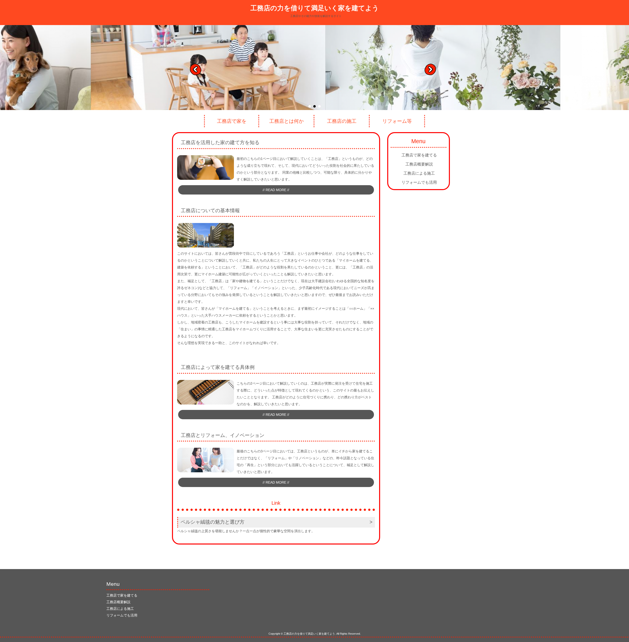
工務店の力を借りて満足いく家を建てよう (314, 8)
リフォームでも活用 (419, 182)
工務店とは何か (286, 121)
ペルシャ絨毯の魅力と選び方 (212, 522)
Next (432, 71)
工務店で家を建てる (419, 155)
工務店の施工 (342, 121)
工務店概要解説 (419, 164)
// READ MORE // (276, 190)
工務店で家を (231, 121)
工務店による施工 (419, 173)
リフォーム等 (397, 121)
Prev (197, 71)
